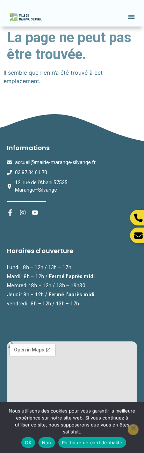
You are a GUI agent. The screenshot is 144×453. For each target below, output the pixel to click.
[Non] (133, 429)
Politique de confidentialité (92, 442)
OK (28, 442)
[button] (131, 17)
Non (46, 442)
